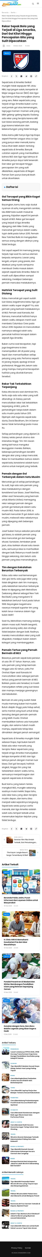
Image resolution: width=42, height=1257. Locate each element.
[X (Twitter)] (16, 76)
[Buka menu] (38, 3)
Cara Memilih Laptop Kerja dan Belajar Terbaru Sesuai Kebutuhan (25, 1091)
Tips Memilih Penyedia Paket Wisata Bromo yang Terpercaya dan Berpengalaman (24, 1183)
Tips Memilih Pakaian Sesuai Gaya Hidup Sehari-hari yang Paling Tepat (24, 1068)
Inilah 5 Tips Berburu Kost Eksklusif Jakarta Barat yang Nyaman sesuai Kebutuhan (24, 1216)
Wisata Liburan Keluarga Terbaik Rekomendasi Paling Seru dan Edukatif (24, 1139)
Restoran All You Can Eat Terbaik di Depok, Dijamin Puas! (25, 1205)
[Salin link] (36, 76)
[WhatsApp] (21, 76)
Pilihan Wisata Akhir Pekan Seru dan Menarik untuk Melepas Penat (24, 1195)
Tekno (12, 1088)
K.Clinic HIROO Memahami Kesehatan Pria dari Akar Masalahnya (16, 942)
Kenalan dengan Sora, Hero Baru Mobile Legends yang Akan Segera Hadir (20, 1028)
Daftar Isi (12, 187)
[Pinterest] (31, 76)
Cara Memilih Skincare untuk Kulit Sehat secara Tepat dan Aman (24, 1227)
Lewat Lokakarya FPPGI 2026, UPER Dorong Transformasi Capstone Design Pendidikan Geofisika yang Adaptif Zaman (24, 1055)
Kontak (28, 1248)
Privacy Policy (16, 1248)
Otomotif (14, 1110)
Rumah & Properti (17, 1146)
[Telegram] (26, 76)
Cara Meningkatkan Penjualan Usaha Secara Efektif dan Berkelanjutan (23, 1080)
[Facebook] (12, 76)
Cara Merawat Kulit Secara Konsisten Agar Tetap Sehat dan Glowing (24, 1127)
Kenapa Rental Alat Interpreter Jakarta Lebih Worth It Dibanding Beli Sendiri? (24, 1163)
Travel (12, 1134)
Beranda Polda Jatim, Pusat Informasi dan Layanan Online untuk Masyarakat (21, 900)
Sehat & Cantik (16, 1122)
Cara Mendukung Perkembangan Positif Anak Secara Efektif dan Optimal (24, 1102)
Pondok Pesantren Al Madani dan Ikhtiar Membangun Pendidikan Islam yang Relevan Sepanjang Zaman (19, 985)
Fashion (13, 1063)
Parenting (14, 1098)
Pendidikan (14, 1049)
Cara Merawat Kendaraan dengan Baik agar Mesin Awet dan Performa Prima (25, 1115)
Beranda (5, 12)
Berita (13, 12)
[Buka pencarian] (33, 4)
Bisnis (12, 1075)
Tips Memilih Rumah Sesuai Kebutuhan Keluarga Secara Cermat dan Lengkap (22, 1151)
